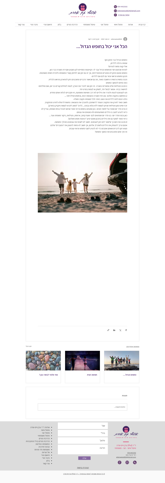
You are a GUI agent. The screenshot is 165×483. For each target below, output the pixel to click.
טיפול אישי (45, 430)
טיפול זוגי (46, 432)
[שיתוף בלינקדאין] (114, 330)
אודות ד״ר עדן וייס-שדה (40, 427)
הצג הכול (29, 346)
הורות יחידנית (44, 446)
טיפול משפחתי (44, 435)
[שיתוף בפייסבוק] (126, 330)
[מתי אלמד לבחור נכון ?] (43, 360)
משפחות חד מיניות (42, 449)
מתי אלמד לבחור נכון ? (48, 374)
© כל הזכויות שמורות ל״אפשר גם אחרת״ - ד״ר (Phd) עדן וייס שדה (84, 474)
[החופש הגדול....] (121, 360)
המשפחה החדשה (43, 444)
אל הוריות (46, 452)
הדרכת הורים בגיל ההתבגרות (38, 441)
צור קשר (46, 463)
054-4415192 (122, 6)
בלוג (48, 460)
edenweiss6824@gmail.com (128, 10)
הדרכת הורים (44, 438)
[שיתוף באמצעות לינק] (108, 330)
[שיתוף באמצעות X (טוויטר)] (120, 330)
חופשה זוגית (92, 374)
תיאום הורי (45, 455)
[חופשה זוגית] (82, 360)
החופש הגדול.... (129, 374)
